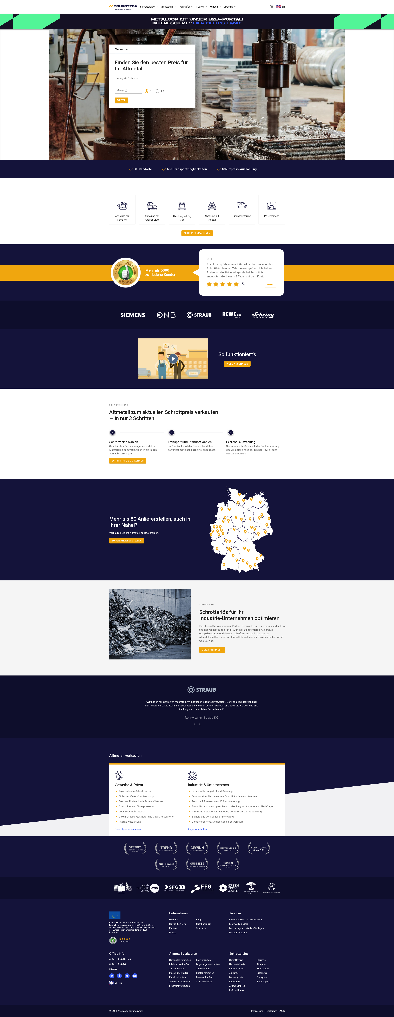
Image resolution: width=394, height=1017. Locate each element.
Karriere (173, 928)
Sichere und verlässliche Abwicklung (213, 816)
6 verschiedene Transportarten (136, 806)
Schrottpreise (236, 960)
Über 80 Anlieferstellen (132, 811)
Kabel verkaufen (177, 977)
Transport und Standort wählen (190, 442)
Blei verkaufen (203, 960)
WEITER (121, 100)
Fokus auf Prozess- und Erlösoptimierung (216, 801)
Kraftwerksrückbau (239, 924)
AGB (282, 1010)
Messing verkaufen (179, 973)
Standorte (201, 928)
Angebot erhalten (197, 829)
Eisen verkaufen (204, 977)
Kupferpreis (263, 968)
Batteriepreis (263, 981)
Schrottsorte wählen (123, 442)
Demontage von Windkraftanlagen (246, 928)
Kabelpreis (234, 981)
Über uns (173, 919)
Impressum (257, 1010)
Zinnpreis (261, 964)
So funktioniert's (177, 924)
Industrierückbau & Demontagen (245, 919)
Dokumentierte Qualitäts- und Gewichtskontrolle (146, 816)
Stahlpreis (262, 977)
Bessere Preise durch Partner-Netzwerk (142, 801)
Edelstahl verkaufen (179, 964)
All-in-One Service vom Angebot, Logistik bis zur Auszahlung (227, 811)
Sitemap (113, 969)
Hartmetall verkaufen (180, 960)
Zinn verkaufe (203, 968)
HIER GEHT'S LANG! (217, 23)
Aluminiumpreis (237, 986)
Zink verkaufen (177, 968)
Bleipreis (261, 960)
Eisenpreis (262, 973)
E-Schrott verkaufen (179, 986)
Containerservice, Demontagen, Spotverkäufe (217, 821)
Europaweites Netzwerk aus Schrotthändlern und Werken (224, 796)
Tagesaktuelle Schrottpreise (135, 791)
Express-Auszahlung (240, 442)
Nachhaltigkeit (203, 924)
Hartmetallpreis (237, 964)
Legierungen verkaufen (208, 964)
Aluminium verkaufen (180, 981)
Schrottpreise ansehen (128, 829)
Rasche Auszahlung (130, 821)
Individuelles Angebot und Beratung (212, 791)
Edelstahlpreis (236, 968)
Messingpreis (236, 977)
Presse (172, 932)
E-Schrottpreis (236, 990)
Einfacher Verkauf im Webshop (136, 796)
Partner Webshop (238, 932)
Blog (198, 919)
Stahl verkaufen (204, 981)
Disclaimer (271, 1010)
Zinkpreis (234, 973)
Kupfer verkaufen (205, 973)
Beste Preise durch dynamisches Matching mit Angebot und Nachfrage (232, 806)
